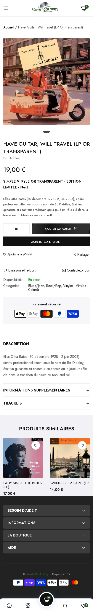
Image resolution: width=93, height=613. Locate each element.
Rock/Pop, (54, 285)
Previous (8, 466)
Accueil (8, 27)
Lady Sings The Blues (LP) (22, 485)
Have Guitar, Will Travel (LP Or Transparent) (46, 147)
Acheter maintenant (46, 242)
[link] (35, 445)
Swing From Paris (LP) (70, 483)
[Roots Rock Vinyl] (45, 8)
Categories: (11, 286)
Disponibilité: (12, 280)
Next (84, 466)
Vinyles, (69, 285)
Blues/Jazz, (37, 285)
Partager (83, 254)
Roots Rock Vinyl (38, 574)
